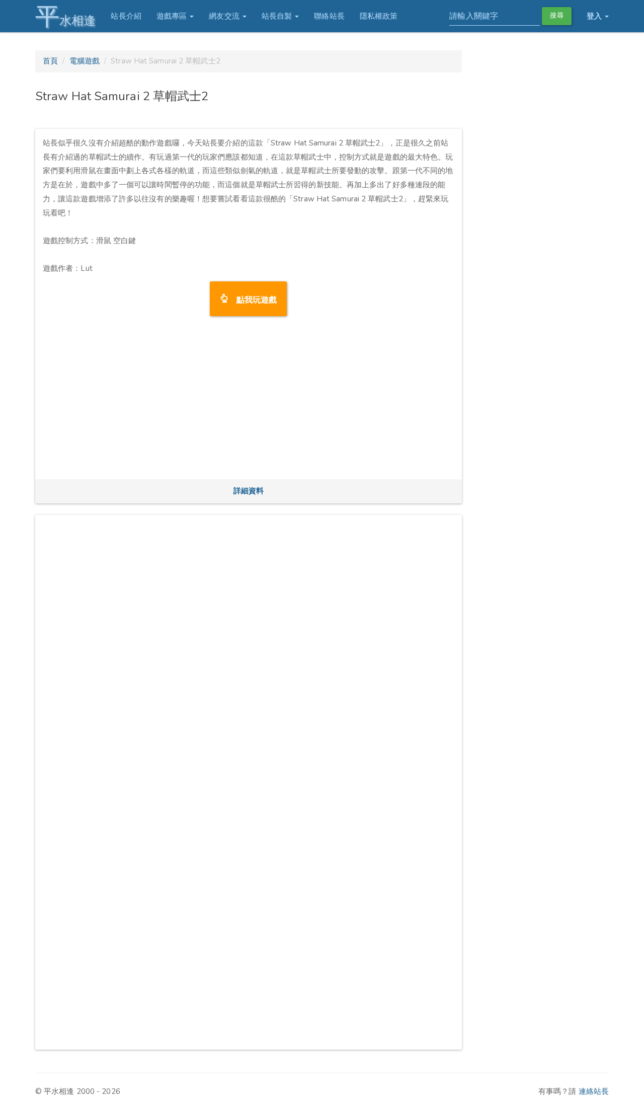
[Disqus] (248, 648)
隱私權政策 (379, 16)
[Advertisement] (248, 401)
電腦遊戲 (84, 61)
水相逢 (65, 16)
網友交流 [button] (225, 16)
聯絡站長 (329, 16)
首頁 (50, 61)
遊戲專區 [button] (172, 16)
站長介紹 (126, 16)
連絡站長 (594, 1091)
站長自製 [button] (278, 16)
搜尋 (556, 15)
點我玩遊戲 (252, 299)
